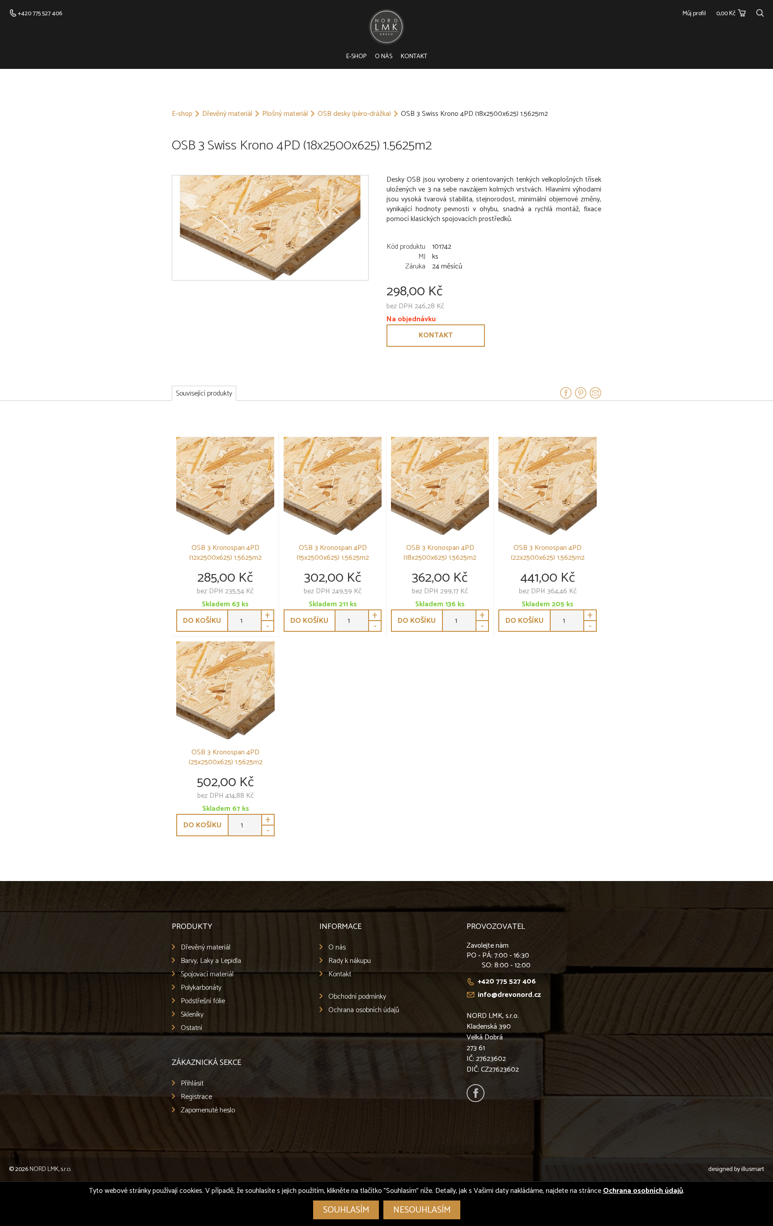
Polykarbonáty (201, 988)
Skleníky (192, 1015)
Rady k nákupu (349, 961)
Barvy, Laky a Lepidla (211, 961)
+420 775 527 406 (507, 981)
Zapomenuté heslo (208, 1110)
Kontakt (414, 56)
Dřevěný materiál (227, 114)
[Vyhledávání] (760, 12)
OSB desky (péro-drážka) (354, 114)
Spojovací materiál (207, 974)
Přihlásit (192, 1083)
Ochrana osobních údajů (363, 1010)
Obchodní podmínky (357, 997)
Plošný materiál (285, 114)
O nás (383, 56)
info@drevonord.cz (509, 995)
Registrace (196, 1097)
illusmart (752, 1169)
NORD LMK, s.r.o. (50, 1169)
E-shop (356, 56)
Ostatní (191, 1028)
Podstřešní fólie (203, 1001)
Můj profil (694, 14)
